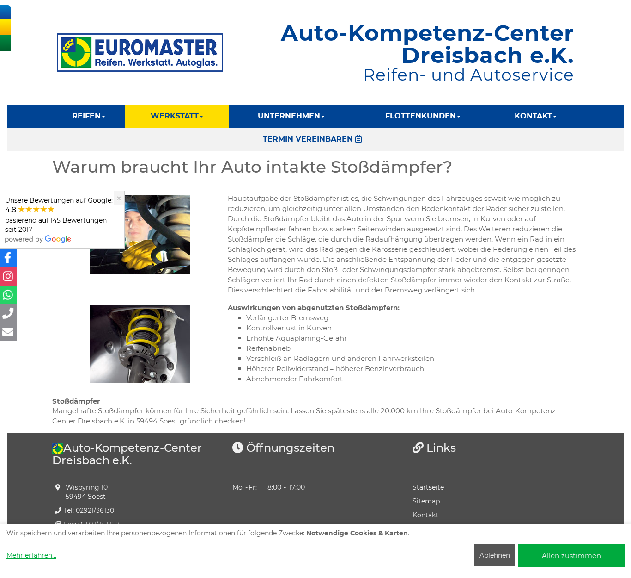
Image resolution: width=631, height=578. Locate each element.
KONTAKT (533, 116)
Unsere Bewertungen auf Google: (59, 215)
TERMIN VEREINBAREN (309, 139)
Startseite (428, 487)
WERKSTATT (175, 116)
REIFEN (86, 116)
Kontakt (425, 515)
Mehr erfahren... (31, 555)
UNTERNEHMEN (289, 116)
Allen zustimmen (571, 555)
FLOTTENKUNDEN (420, 116)
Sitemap (426, 501)
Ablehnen (494, 555)
